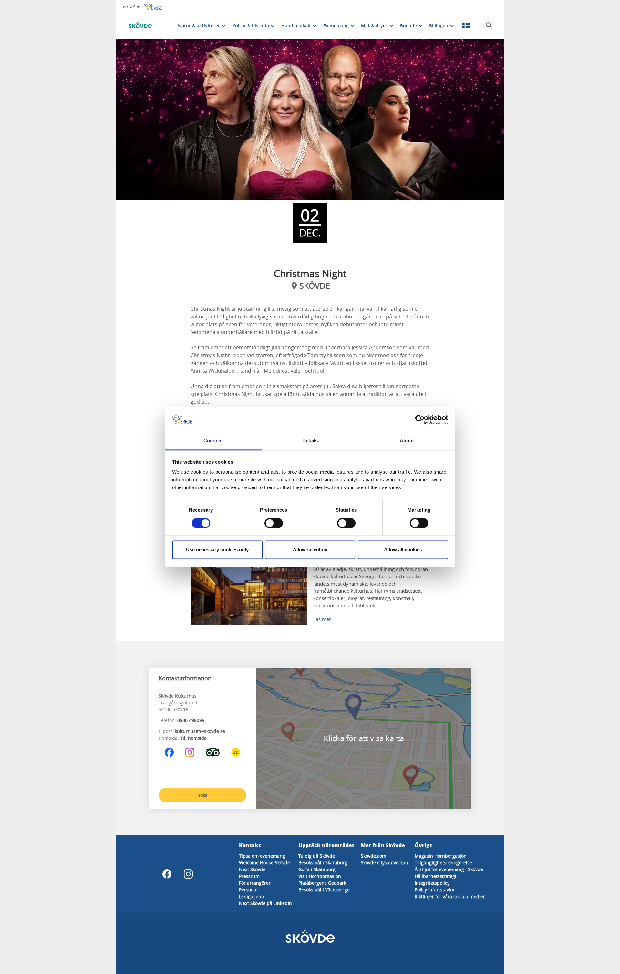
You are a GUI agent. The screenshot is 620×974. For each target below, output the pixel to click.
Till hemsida (193, 738)
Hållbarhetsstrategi (435, 876)
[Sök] (489, 25)
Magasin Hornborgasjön (441, 856)
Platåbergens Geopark (322, 883)
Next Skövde (252, 869)
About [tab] (407, 441)
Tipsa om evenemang (262, 856)
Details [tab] (310, 441)
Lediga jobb (251, 896)
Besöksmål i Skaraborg (322, 862)
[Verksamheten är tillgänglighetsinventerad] (235, 752)
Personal (248, 890)
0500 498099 (190, 720)
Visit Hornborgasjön (319, 876)
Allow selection (310, 550)
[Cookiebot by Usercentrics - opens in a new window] (420, 419)
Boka (202, 795)
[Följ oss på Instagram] (189, 752)
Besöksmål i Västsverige (324, 890)
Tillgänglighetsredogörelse (443, 862)
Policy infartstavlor (435, 890)
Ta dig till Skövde (316, 856)
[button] (310, 119)
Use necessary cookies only (217, 550)
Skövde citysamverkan (384, 862)
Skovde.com (373, 856)
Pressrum (249, 876)
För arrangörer (255, 883)
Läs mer (322, 619)
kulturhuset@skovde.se (200, 731)
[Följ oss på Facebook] (169, 752)
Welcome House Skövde (264, 862)
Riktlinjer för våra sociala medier (450, 896)
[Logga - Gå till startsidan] (148, 25)
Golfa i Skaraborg (317, 869)
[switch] (273, 523)
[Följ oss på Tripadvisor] (213, 752)
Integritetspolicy (432, 883)
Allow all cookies (403, 550)
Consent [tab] (213, 441)
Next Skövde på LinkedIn (265, 903)
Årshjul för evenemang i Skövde (449, 869)
